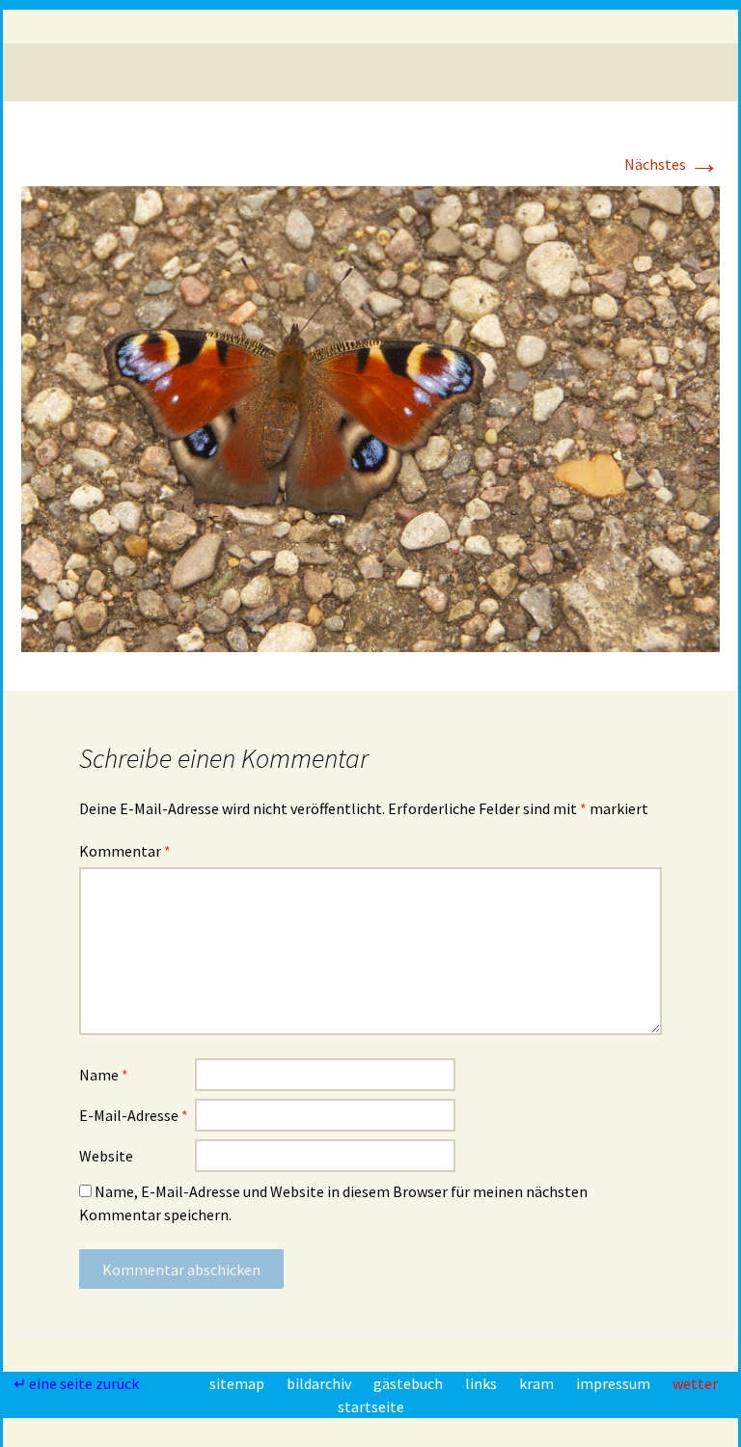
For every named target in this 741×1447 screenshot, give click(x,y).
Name (103, 1074)
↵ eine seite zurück (78, 1383)
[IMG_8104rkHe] (370, 416)
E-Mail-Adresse (133, 1115)
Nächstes (672, 164)
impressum (614, 1383)
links (482, 1383)
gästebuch (409, 1383)
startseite (371, 1406)
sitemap (238, 1383)
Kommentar (125, 850)
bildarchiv (320, 1383)
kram (538, 1383)
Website (106, 1155)
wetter (695, 1383)
